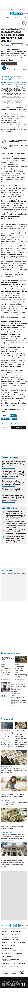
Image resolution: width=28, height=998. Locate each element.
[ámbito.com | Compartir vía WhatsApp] (25, 45)
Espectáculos (6, 954)
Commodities (17, 573)
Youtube (18, 925)
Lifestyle (13, 942)
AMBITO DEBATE (23, 973)
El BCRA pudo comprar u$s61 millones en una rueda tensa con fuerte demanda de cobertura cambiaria (12, 863)
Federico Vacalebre (7, 45)
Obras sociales (6, 418)
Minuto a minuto (6, 730)
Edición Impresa (7, 948)
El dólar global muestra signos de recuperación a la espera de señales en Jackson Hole (14, 771)
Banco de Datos (15, 937)
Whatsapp (22, 925)
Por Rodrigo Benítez (15, 693)
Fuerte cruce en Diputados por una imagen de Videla (13, 490)
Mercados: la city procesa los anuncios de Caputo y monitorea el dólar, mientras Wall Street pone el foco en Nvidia (7, 740)
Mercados (5, 940)
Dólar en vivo (14, 9)
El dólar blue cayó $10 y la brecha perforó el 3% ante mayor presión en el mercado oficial (15, 539)
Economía (16, 18)
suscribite (21, 13)
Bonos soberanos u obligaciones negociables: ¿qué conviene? (6, 671)
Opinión (4, 942)
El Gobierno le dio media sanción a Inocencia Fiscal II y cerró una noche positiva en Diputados (16, 524)
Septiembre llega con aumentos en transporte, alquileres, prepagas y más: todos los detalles (13, 78)
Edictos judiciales (19, 963)
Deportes (13, 945)
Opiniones (10, 23)
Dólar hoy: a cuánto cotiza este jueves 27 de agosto (12, 827)
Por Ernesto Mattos (19, 679)
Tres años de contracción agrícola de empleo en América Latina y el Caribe (21, 672)
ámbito (3, 23)
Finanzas (15, 934)
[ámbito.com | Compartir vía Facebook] (27, 45)
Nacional (23, 942)
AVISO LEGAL (6, 963)
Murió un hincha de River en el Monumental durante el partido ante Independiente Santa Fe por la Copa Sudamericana (14, 474)
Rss (3, 956)
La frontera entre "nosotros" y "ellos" (18, 146)
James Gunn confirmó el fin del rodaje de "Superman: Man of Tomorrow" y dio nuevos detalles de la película (14, 464)
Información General (9, 951)
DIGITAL (5, 972)
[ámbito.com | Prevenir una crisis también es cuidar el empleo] (4, 141)
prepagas (18, 23)
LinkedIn (14, 925)
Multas (4, 966)
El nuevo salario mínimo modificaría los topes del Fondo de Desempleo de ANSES (13, 483)
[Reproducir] (4, 68)
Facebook (6, 925)
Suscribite (19, 427)
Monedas (4, 573)
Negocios (15, 940)
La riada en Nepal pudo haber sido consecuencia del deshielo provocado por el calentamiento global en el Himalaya (13, 498)
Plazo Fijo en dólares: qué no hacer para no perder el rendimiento (13, 795)
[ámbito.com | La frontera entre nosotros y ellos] (4, 147)
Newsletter (23, 925)
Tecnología (18, 954)
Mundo (4, 945)
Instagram (10, 925)
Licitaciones (14, 966)
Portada (5, 931)
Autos (22, 951)
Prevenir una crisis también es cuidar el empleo (18, 140)
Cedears (24, 573)
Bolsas (10, 573)
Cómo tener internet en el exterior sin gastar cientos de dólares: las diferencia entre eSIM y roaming (13, 836)
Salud (14, 418)
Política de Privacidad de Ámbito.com (10, 959)
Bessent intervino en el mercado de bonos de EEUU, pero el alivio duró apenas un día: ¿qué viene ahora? (18, 700)
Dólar (7, 18)
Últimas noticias (16, 931)
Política (4, 937)
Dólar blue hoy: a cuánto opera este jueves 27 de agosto (14, 803)
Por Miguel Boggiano (6, 679)
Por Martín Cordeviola (15, 705)
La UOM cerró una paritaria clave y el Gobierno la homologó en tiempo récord (16, 532)
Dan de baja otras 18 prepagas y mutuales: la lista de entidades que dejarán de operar (14, 83)
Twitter (2, 925)
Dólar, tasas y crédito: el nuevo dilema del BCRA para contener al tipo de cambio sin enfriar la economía (18, 688)
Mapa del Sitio (12, 956)
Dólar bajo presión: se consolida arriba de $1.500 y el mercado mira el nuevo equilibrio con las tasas (21, 740)
